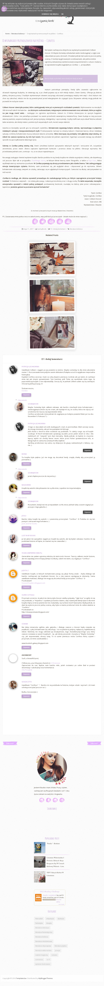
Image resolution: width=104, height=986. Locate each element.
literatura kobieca (18, 34)
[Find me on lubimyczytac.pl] (55, 800)
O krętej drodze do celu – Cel (52, 310)
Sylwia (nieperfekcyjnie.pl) (32, 553)
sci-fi (48, 959)
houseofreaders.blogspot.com (33, 583)
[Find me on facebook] (48, 800)
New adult (39, 919)
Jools (24, 516)
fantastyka (39, 923)
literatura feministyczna (43, 932)
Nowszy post (10, 743)
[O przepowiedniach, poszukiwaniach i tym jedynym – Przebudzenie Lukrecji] (52, 332)
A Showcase (55, 663)
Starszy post (94, 743)
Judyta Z (25, 570)
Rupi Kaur (92, 160)
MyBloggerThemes (45, 978)
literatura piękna (60, 946)
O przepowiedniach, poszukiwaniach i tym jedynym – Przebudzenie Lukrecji (51, 346)
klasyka (49, 923)
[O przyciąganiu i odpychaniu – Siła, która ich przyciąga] (52, 258)
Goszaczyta (27, 682)
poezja (57, 950)
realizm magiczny (41, 955)
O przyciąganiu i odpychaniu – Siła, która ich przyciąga (51, 272)
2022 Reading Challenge (49, 891)
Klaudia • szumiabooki (49, 895)
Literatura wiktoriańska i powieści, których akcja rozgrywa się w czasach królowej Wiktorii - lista (55, 861)
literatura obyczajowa (43, 946)
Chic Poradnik (27, 670)
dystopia (61, 919)
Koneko (25, 391)
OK (62, 14)
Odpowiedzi (22, 400)
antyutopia (50, 919)
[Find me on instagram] (42, 800)
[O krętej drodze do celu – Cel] (52, 295)
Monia (24, 454)
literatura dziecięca (42, 928)
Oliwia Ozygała (28, 595)
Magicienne (26, 485)
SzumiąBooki (42, 229)
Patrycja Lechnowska (30, 367)
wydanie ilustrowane (42, 964)
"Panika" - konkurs (53, 843)
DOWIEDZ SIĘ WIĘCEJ (50, 14)
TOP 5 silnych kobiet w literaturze (55, 874)
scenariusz (39, 959)
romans (54, 955)
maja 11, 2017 (28, 229)
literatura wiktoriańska (43, 950)
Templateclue (21, 978)
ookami (25, 624)
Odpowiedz (26, 395)
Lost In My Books (28, 535)
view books (61, 904)
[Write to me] (62, 800)
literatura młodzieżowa (43, 941)
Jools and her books (29, 523)
